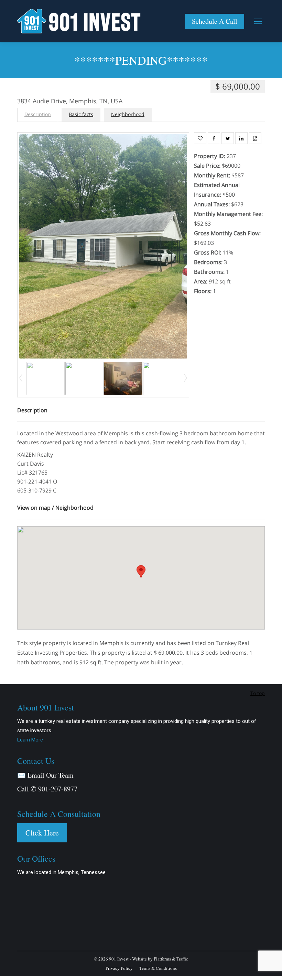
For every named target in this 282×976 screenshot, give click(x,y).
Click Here (42, 833)
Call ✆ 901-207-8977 (47, 788)
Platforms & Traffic (171, 959)
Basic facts (81, 114)
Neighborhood (127, 114)
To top (257, 693)
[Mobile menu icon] (258, 21)
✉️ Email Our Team (45, 775)
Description (37, 114)
